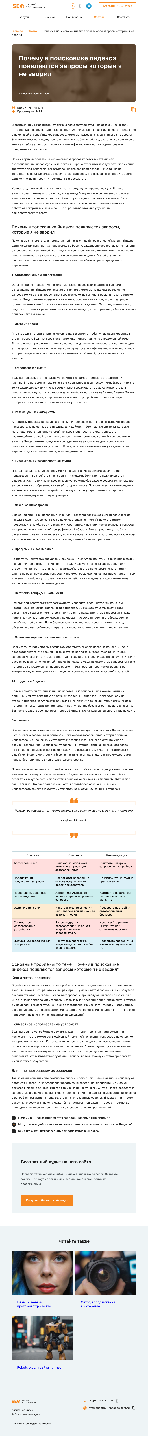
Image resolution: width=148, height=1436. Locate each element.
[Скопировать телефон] (79, 6)
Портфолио (74, 17)
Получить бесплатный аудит (47, 1200)
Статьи (99, 17)
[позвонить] (73, 6)
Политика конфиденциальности (32, 1423)
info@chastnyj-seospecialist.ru (109, 1408)
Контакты (123, 17)
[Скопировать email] (133, 1407)
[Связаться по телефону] (139, 1065)
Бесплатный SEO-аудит (117, 5)
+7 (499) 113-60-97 (100, 1401)
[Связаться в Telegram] (89, 6)
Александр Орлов (38, 93)
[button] (133, 111)
